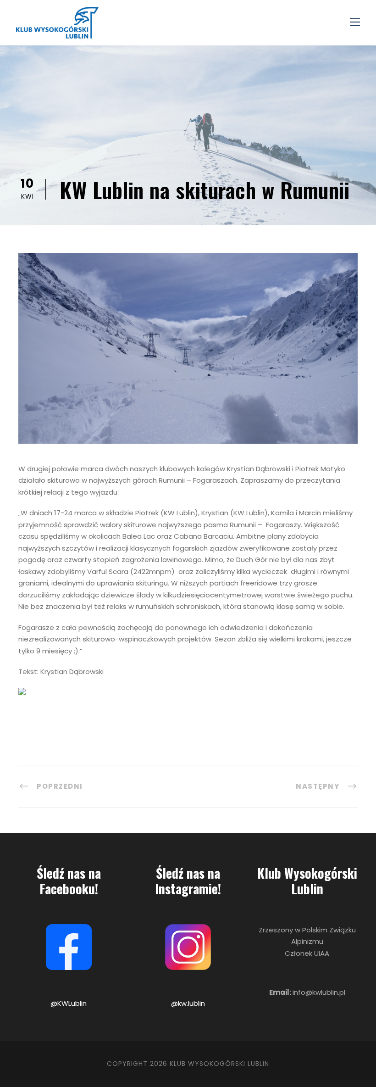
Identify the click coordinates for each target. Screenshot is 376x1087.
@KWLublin (68, 1003)
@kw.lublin (188, 1003)
